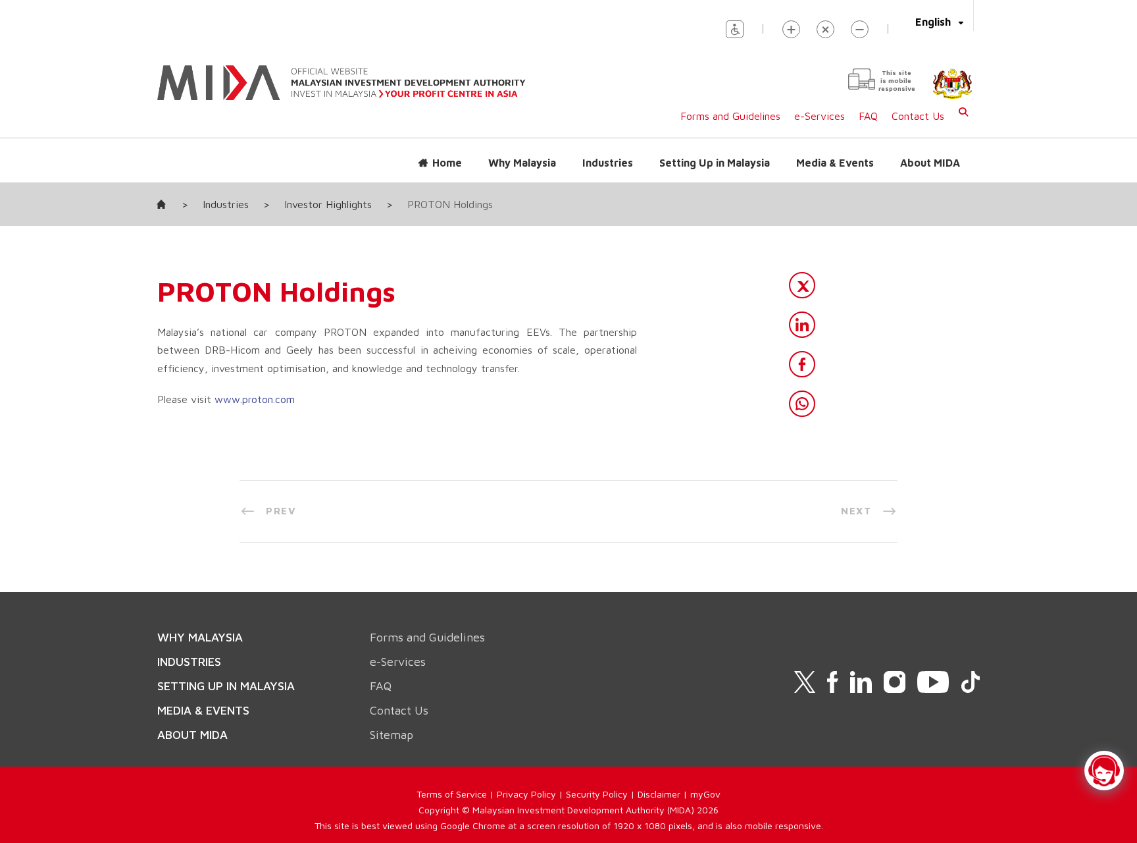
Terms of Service (452, 794)
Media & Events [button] (835, 163)
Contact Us (918, 116)
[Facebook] (802, 364)
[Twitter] (802, 285)
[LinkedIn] (802, 325)
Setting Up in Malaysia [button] (714, 163)
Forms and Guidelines (730, 116)
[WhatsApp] (802, 404)
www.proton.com (255, 399)
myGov (705, 794)
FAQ (868, 116)
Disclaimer (659, 794)
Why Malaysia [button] (522, 163)
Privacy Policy (526, 794)
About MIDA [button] (930, 163)
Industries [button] (607, 163)
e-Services (819, 116)
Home (447, 163)
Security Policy (597, 794)
